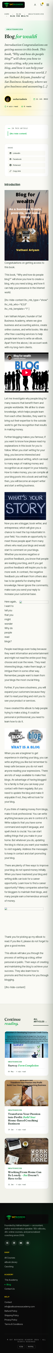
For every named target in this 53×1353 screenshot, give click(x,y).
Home (8, 14)
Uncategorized (36, 14)
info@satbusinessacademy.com (20, 1306)
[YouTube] (20, 1243)
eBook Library (11, 1262)
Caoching (9, 1266)
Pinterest (17, 165)
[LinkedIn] (14, 1243)
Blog (19, 14)
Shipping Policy (12, 1315)
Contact (8, 1302)
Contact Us (10, 1289)
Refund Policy (11, 1311)
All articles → (40, 1020)
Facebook (17, 159)
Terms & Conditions (14, 1324)
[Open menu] (48, 5)
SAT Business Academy (21, 1340)
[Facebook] (7, 1243)
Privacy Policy (11, 1320)
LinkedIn (16, 153)
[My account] (35, 5)
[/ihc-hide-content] (18, 133)
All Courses (10, 1257)
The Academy (11, 1280)
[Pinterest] (27, 1243)
